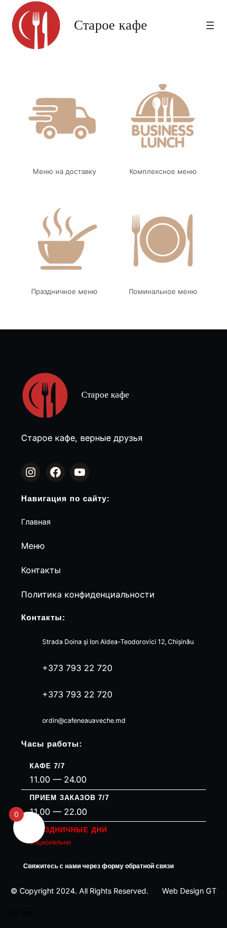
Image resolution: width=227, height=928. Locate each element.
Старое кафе (110, 25)
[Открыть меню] (210, 25)
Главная (36, 521)
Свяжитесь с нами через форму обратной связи (98, 866)
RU (26, 913)
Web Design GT (189, 890)
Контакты (41, 570)
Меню (33, 545)
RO (13, 913)
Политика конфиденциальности (88, 594)
